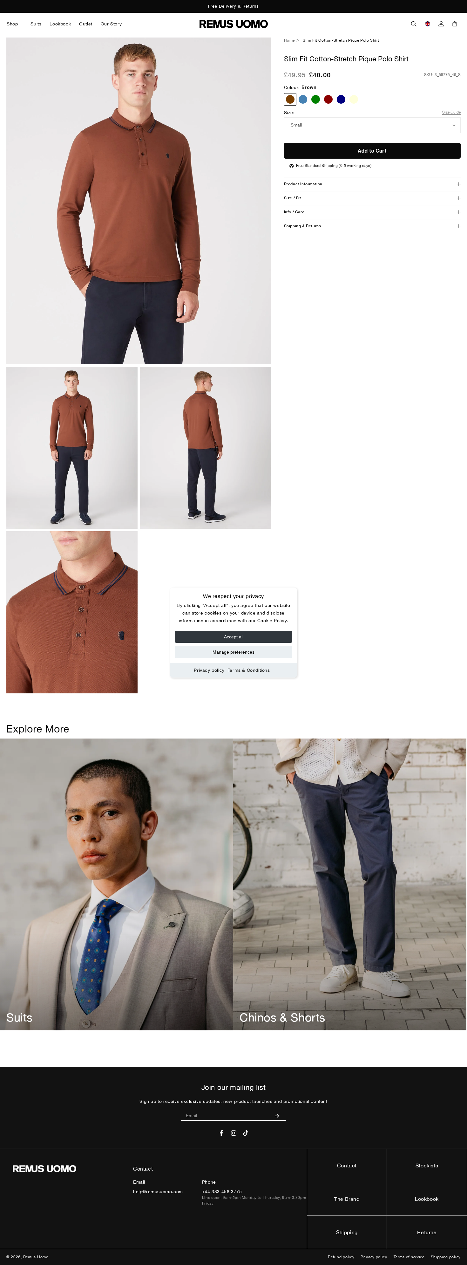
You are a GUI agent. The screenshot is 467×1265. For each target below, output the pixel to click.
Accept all (233, 636)
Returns (426, 1232)
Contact (347, 1165)
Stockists (427, 1165)
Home (289, 40)
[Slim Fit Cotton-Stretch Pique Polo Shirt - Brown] (290, 99)
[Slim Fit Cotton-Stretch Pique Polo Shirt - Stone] (353, 99)
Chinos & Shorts (282, 1017)
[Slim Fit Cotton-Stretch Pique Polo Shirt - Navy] (341, 99)
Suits (19, 1017)
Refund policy (341, 1257)
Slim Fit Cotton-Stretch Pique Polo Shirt (341, 40)
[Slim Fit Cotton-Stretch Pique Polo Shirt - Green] (315, 99)
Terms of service (409, 1257)
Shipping (347, 1232)
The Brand (346, 1199)
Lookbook (427, 1199)
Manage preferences (233, 652)
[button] (14, 24)
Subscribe (279, 1115)
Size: (289, 112)
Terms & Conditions (249, 670)
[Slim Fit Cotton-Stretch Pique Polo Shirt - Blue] (303, 99)
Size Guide (451, 112)
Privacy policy (209, 670)
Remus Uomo (36, 1257)
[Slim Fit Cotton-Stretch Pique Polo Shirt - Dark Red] (328, 99)
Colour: (300, 87)
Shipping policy (446, 1257)
